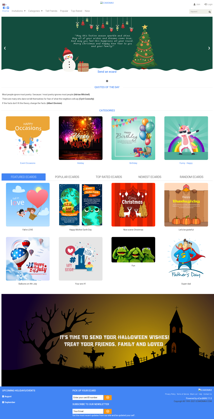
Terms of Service (183, 394)
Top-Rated (76, 10)
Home (5, 10)
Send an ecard (107, 71)
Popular (64, 10)
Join (198, 4)
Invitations (18, 10)
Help (200, 394)
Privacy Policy (170, 394)
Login (210, 4)
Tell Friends (51, 10)
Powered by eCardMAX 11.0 (199, 398)
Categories (34, 10)
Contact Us (207, 394)
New (87, 10)
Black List (194, 394)
